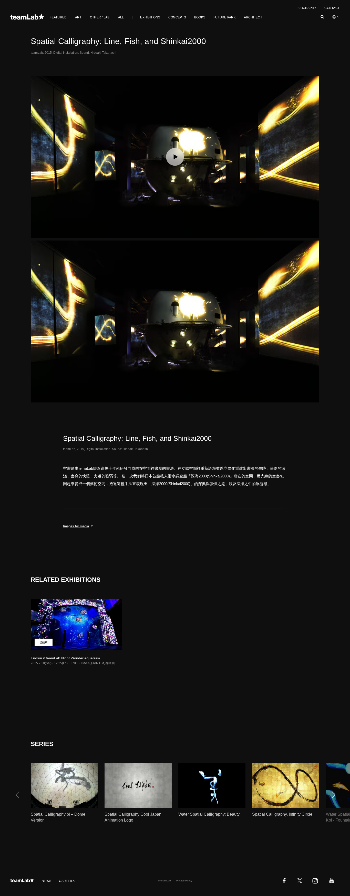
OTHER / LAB (100, 17)
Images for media (76, 526)
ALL (121, 17)
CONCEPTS (177, 17)
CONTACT (331, 8)
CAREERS (67, 881)
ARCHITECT (253, 17)
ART (78, 17)
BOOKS (199, 17)
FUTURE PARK (224, 17)
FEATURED (58, 17)
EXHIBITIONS (150, 17)
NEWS (46, 881)
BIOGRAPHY (306, 8)
